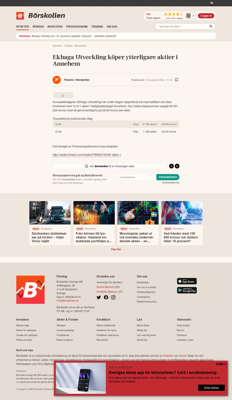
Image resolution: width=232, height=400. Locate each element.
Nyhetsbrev (143, 282)
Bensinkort (102, 339)
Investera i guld (185, 339)
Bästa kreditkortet (106, 325)
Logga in (206, 15)
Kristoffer (168, 355)
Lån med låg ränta (146, 335)
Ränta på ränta (24, 339)
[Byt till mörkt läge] (191, 16)
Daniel (182, 355)
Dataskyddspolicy (170, 182)
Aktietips (61, 325)
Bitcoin (180, 330)
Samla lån (142, 339)
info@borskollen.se (68, 300)
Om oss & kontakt (146, 287)
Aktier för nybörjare (26, 330)
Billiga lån (142, 330)
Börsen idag (22, 325)
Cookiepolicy (143, 296)
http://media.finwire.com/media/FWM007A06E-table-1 (87, 154)
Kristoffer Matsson (107, 291)
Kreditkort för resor (106, 330)
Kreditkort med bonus (108, 335)
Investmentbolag (65, 330)
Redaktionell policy (147, 301)
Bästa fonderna (64, 339)
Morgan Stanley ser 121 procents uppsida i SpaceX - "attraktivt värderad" (67, 36)
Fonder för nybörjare (26, 335)
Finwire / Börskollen (77, 80)
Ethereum (182, 335)
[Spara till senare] (176, 80)
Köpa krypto (183, 325)
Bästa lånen (143, 325)
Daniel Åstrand (105, 287)
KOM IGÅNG (211, 388)
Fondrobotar (63, 335)
